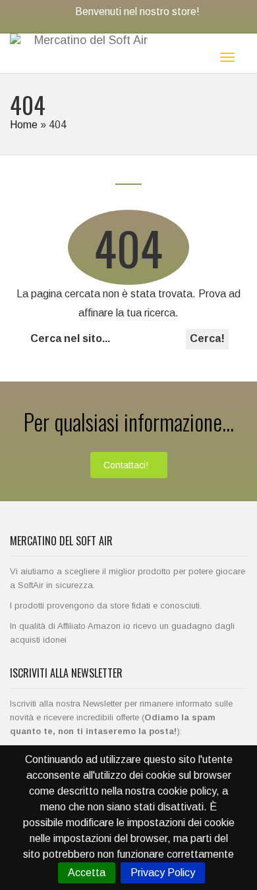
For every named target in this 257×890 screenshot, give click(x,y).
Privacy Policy (162, 872)
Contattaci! (125, 465)
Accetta (86, 872)
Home (24, 124)
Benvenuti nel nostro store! (137, 11)
